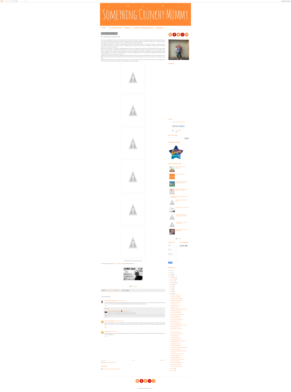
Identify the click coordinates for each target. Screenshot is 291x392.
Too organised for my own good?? (178, 359)
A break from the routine (175, 302)
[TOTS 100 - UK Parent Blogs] (178, 129)
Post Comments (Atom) (111, 362)
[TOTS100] (178, 131)
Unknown (107, 331)
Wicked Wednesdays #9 (175, 326)
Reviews (127, 28)
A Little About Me (115, 28)
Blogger (151, 388)
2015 (171, 275)
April (172, 291)
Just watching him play (175, 337)
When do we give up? (175, 321)
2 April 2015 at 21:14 (127, 311)
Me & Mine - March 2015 (176, 294)
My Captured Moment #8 (176, 355)
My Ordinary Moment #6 (175, 343)
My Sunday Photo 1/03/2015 (176, 366)
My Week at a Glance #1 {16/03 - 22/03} (179, 309)
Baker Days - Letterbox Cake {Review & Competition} (181, 190)
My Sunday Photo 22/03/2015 (177, 319)
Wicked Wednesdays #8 (175, 345)
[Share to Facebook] (127, 290)
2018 (171, 270)
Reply (106, 305)
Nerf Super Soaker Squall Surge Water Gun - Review (181, 215)
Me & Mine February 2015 (176, 364)
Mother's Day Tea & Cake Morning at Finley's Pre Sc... (178, 342)
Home (104, 28)
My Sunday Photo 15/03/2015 (177, 334)
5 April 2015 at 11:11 (120, 320)
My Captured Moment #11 (176, 310)
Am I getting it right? (175, 335)
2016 (171, 274)
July (172, 286)
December (173, 277)
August (172, 284)
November (173, 279)
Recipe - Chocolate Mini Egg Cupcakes (179, 325)
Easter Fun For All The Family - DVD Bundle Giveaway (182, 182)
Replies (107, 308)
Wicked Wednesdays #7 (175, 361)
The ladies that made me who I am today (179, 347)
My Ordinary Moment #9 (175, 296)
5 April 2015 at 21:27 (113, 331)
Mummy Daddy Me (118, 263)
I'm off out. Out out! (174, 303)
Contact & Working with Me (143, 28)
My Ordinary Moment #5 (175, 357)
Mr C (171, 330)
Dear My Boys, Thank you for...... (177, 328)
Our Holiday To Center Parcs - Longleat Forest (182, 223)
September (173, 282)
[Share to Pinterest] (128, 290)
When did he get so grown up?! (177, 362)
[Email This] (122, 290)
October (172, 281)
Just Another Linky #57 (180, 174)
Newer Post (103, 360)
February (173, 368)
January (172, 370)
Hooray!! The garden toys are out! (177, 353)
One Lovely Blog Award (175, 349)
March (172, 293)
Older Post (162, 360)
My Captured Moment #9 (176, 339)
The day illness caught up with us (177, 314)
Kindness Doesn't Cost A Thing (182, 207)
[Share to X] (125, 290)
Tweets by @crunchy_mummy (178, 122)
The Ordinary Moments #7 (176, 332)
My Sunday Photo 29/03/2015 (177, 300)
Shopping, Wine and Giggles (176, 298)
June (172, 288)
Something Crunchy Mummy (114, 311)
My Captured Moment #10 (176, 323)
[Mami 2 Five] (133, 286)
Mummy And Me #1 (174, 307)
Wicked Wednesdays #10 (176, 316)
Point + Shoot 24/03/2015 (176, 312)
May (172, 289)
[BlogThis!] (124, 290)
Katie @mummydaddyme (110, 300)
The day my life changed (176, 305)
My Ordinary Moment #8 (175, 318)
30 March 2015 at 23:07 (121, 300)
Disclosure (159, 28)
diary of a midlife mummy (110, 320)
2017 (171, 272)
